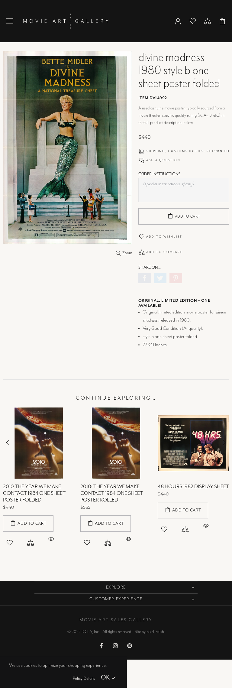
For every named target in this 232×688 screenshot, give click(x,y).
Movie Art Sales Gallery (65, 21)
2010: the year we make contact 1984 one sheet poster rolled (111, 493)
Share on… (149, 267)
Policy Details (84, 678)
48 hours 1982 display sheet (193, 487)
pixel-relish (155, 631)
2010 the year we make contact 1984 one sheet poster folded (34, 493)
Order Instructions (159, 174)
